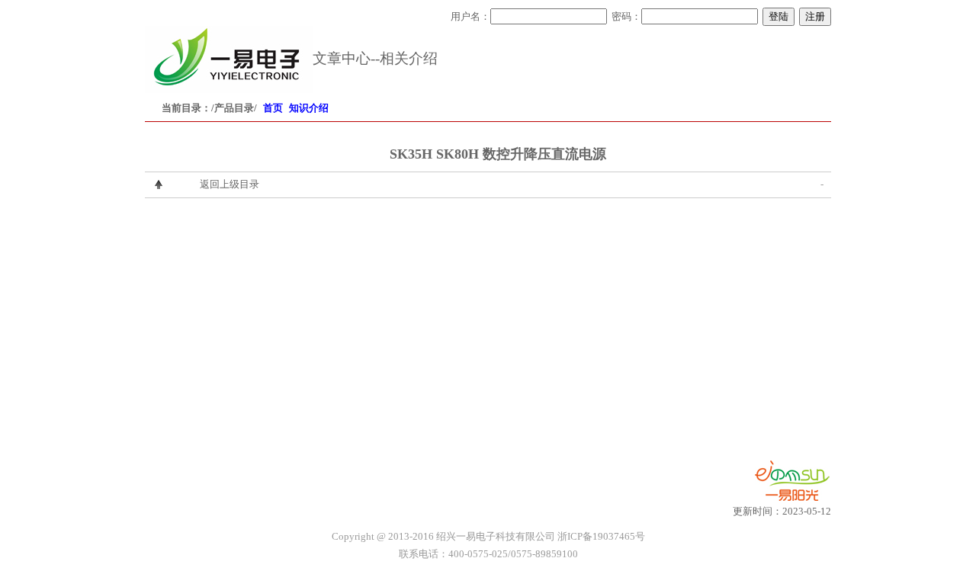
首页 (273, 108)
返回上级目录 (229, 184)
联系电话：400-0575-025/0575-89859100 (488, 554)
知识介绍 (309, 108)
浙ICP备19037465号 (601, 536)
